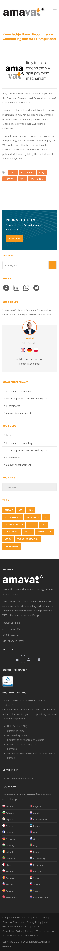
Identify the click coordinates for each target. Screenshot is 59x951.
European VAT (12, 532)
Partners (12, 748)
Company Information (14, 917)
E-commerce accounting (19, 391)
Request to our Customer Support (25, 739)
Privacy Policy (34, 922)
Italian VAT (27, 172)
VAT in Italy (37, 178)
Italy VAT (10, 178)
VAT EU (8, 539)
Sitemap (29, 931)
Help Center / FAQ (17, 726)
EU (46, 517)
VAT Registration (14, 524)
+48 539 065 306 (33, 359)
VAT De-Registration (27, 539)
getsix (32, 524)
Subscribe (14, 238)
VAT (22, 178)
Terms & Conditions (13, 922)
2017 (13, 172)
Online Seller (11, 546)
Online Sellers (44, 532)
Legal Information (37, 917)
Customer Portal (16, 730)
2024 (30, 510)
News (9, 435)
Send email (34, 363)
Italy (41, 172)
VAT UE (28, 532)
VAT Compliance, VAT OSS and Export (26, 398)
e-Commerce (33, 517)
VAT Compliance (13, 517)
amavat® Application (18, 735)
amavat (9, 510)
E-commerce (13, 405)
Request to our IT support (21, 744)
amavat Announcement (18, 413)
